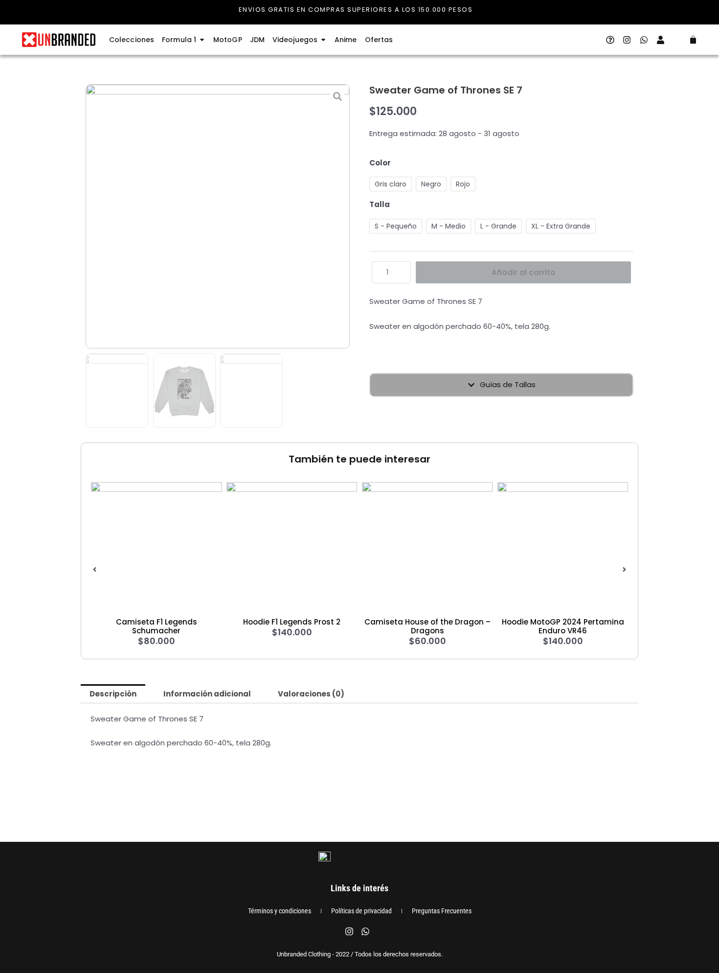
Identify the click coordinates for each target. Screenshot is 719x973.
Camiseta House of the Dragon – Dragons (427, 626)
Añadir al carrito (523, 272)
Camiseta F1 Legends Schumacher (156, 626)
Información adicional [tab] (207, 694)
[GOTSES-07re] (218, 216)
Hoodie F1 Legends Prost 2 (291, 622)
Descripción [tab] (113, 694)
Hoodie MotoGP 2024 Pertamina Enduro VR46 (563, 626)
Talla (379, 204)
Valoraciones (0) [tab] (311, 694)
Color (380, 163)
